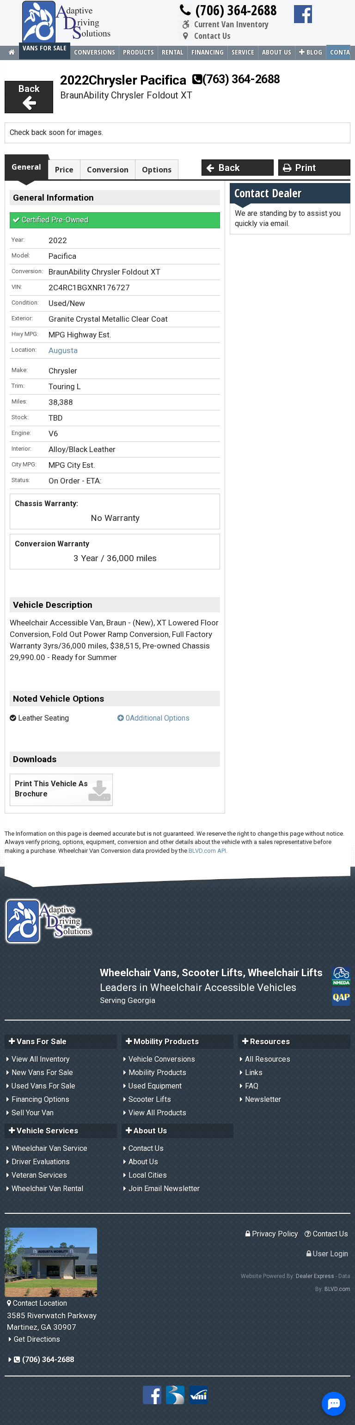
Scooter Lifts (150, 1099)
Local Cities (148, 1175)
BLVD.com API (207, 850)
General (26, 167)
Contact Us (211, 36)
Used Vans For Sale (43, 1086)
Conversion (108, 170)
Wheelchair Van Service (49, 1148)
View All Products (157, 1112)
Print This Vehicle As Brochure (51, 789)
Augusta (63, 350)
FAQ (251, 1086)
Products (138, 51)
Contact (340, 51)
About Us (276, 51)
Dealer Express (315, 1276)
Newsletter (263, 1099)
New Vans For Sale (42, 1072)
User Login (329, 1253)
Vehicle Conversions (162, 1059)
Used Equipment (155, 1086)
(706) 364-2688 (234, 10)
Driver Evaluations (41, 1161)
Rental (173, 51)
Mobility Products (157, 1072)
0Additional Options (157, 718)
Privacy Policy (274, 1233)
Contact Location (39, 1303)
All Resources (267, 1059)
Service (243, 51)
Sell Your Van (33, 1112)
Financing (207, 51)
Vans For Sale (45, 47)
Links (254, 1072)
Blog (313, 51)
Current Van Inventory (230, 24)
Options (156, 170)
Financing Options (40, 1099)
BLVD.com (337, 1289)
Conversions (94, 51)
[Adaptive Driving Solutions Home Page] (12, 52)
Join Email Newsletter (164, 1188)
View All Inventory (41, 1059)
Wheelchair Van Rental (47, 1188)
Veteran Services (39, 1175)
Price (64, 170)
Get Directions (37, 1339)
